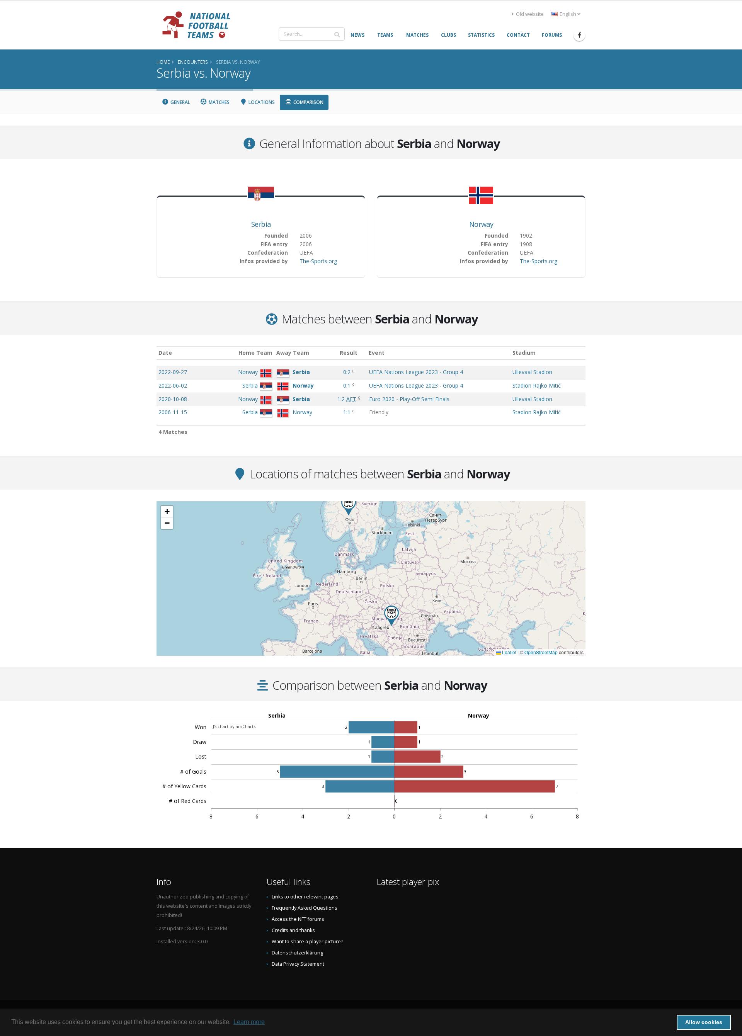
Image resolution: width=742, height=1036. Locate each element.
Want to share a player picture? (307, 941)
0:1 (347, 385)
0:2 (347, 372)
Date (165, 352)
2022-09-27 (172, 372)
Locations (261, 102)
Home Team (255, 352)
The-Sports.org (318, 261)
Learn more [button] (249, 1022)
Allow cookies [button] (703, 1022)
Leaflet (508, 652)
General (179, 102)
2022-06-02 (172, 385)
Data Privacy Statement (298, 964)
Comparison (307, 102)
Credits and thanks (293, 930)
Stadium (524, 352)
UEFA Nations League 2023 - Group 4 (416, 372)
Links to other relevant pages (305, 896)
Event (377, 352)
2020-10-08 (172, 399)
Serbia (261, 224)
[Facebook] (579, 35)
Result (348, 352)
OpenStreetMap (541, 652)
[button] (391, 615)
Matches (219, 102)
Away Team (292, 352)
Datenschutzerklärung (297, 952)
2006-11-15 (172, 412)
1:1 (347, 412)
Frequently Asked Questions (304, 908)
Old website (529, 14)
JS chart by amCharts (234, 726)
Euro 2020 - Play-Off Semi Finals (409, 399)
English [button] (567, 14)
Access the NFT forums (298, 919)
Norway (481, 224)
